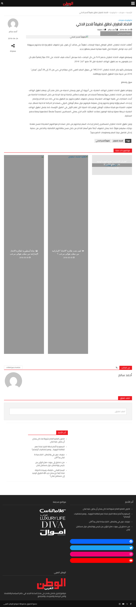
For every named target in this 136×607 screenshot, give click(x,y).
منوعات (121, 12)
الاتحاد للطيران (118, 140)
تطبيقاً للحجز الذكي (103, 140)
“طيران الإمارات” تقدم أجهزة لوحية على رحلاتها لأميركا (112, 163)
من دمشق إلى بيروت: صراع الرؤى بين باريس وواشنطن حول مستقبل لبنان (50, 463)
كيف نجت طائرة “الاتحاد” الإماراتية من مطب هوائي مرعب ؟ (66, 252)
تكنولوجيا (113, 12)
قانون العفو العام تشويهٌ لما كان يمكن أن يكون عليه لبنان (48, 440)
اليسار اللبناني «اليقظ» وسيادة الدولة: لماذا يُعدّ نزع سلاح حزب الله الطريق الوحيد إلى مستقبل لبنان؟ (48, 473)
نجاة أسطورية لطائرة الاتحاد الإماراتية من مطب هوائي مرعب (24, 252)
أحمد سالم (13, 31)
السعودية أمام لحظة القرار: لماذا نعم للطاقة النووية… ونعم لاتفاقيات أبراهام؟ (48, 448)
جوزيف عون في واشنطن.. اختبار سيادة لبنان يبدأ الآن (49, 456)
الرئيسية (129, 12)
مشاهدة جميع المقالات (13, 367)
